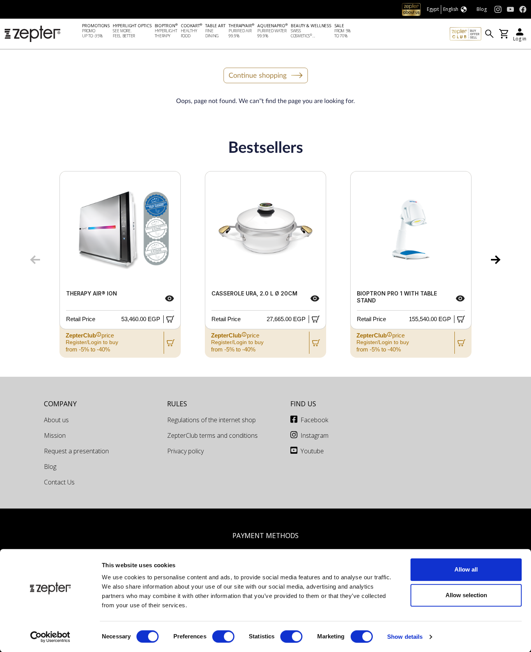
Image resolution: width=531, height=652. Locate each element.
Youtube (312, 451)
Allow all (466, 569)
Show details (405, 636)
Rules (177, 403)
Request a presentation (76, 451)
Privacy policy (185, 451)
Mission (55, 435)
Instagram (314, 435)
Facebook (314, 420)
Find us (303, 403)
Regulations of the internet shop (211, 420)
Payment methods (265, 535)
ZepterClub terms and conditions (212, 435)
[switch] (223, 636)
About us (56, 420)
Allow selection (466, 595)
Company (60, 403)
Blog (50, 466)
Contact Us (59, 482)
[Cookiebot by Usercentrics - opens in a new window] (50, 637)
